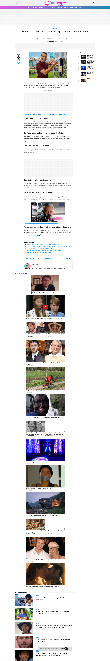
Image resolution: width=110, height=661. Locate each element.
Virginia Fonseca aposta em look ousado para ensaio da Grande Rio (41, 223)
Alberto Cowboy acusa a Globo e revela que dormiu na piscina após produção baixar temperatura (54, 626)
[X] (18, 57)
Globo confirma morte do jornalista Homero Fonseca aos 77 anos (90, 74)
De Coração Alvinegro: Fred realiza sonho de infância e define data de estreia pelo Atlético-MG (48, 246)
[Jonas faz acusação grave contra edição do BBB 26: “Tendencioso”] (24, 642)
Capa (16, 25)
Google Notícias (66, 258)
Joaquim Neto (51, 41)
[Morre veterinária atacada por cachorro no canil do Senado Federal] (83, 82)
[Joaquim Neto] (47, 41)
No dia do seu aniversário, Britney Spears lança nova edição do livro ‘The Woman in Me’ (46, 114)
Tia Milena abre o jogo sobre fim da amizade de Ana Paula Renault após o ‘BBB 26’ (45, 250)
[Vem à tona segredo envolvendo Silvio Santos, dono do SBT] (83, 69)
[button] (86, 3)
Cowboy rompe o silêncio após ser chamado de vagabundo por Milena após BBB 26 (51, 654)
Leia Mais (62, 648)
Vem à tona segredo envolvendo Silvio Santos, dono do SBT (90, 68)
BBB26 (19, 25)
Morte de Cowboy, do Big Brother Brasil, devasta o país (39, 252)
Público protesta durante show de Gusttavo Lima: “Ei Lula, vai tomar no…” (90, 62)
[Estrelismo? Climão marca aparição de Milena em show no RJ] (24, 600)
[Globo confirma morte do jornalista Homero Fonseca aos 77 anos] (83, 75)
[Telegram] (18, 63)
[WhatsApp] (18, 60)
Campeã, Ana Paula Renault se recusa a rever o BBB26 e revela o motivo (43, 244)
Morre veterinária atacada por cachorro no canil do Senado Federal (90, 81)
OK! (66, 648)
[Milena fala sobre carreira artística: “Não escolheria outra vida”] (24, 614)
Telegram (49, 258)
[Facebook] (18, 55)
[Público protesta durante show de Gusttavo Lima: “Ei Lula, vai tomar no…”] (83, 63)
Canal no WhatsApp (33, 258)
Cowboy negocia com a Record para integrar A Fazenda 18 (40, 248)
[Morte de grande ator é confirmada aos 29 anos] (83, 58)
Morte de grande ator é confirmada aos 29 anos (90, 57)
